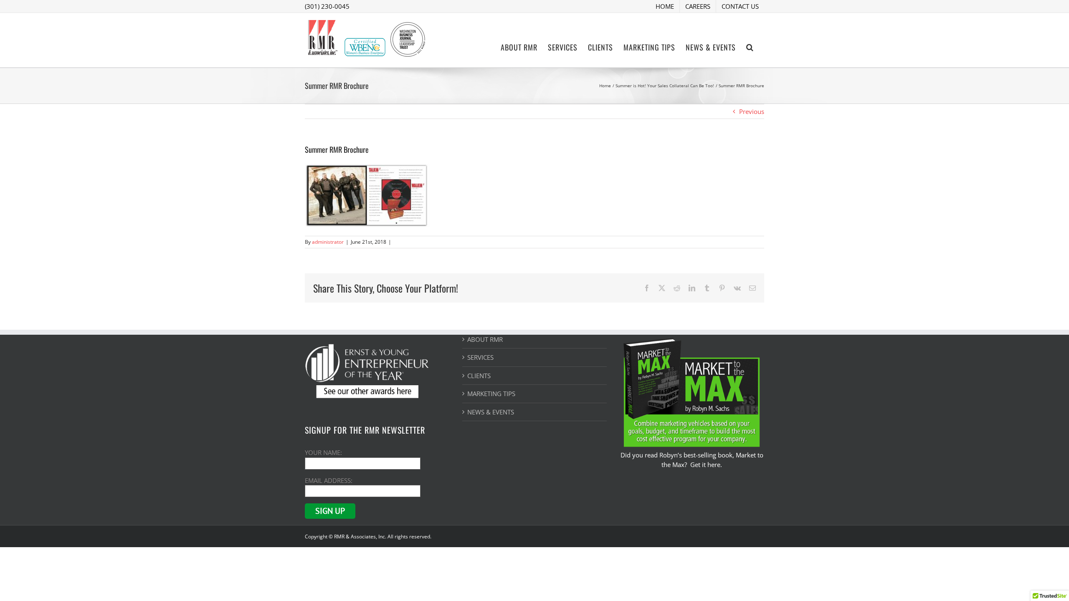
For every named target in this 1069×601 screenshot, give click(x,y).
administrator (328, 241)
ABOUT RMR (485, 339)
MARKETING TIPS (491, 393)
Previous (751, 111)
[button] (750, 46)
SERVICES (480, 357)
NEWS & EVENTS (490, 412)
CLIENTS (479, 375)
